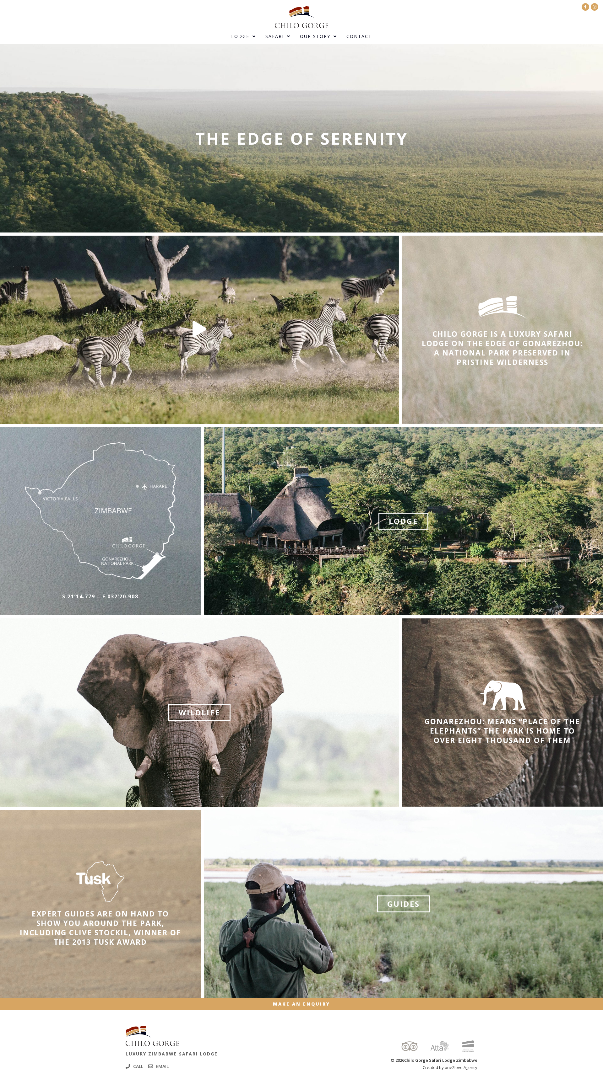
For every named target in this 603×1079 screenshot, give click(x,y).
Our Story (315, 36)
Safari (274, 36)
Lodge (240, 36)
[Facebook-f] (585, 7)
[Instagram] (594, 7)
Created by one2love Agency (450, 1067)
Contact (359, 36)
